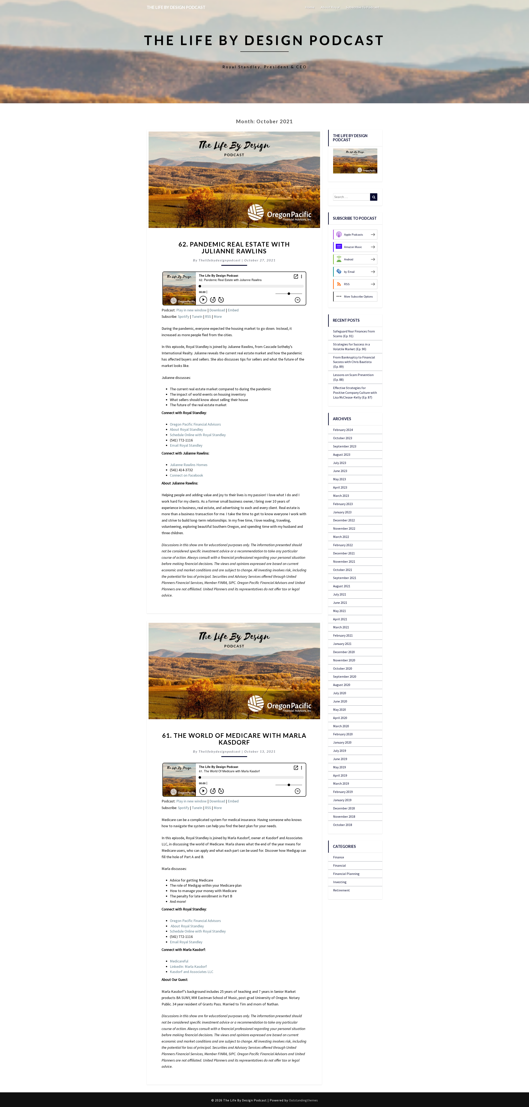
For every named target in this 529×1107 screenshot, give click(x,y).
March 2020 (341, 726)
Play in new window (191, 310)
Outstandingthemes (303, 1100)
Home (310, 7)
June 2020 (340, 701)
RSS (208, 316)
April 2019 (340, 775)
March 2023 (341, 496)
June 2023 (340, 471)
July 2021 (339, 594)
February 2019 (343, 792)
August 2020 (341, 685)
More (218, 316)
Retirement (341, 890)
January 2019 (342, 800)
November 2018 (344, 816)
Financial (339, 865)
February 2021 (343, 635)
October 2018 (342, 825)
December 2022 (344, 520)
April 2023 (340, 487)
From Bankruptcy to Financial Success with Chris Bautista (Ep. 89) (354, 362)
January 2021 (342, 644)
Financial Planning (346, 874)
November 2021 (344, 561)
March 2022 (341, 537)
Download (217, 310)
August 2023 (341, 454)
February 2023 (343, 504)
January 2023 (342, 512)
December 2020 (344, 652)
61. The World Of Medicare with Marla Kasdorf (234, 739)
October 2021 (342, 570)
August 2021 (341, 586)
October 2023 (342, 438)
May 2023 (339, 479)
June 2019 (340, 759)
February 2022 (343, 545)
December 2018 (344, 808)
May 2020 (339, 709)
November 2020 (344, 660)
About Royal (330, 7)
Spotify (183, 316)
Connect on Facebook (186, 475)
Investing (340, 882)
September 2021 (344, 578)
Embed (233, 310)
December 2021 (344, 553)
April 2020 (340, 718)
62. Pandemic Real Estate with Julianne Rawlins (234, 247)
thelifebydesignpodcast (220, 260)
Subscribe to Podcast (362, 7)
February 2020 (343, 734)
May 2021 (339, 611)
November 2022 (344, 528)
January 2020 (342, 742)
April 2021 (340, 619)
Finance (338, 857)
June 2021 (340, 602)
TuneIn (197, 316)
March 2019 (341, 783)
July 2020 (339, 693)
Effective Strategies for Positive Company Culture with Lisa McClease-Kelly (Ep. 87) (355, 392)
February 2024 (343, 430)
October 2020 (342, 668)
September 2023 (344, 446)
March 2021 (341, 627)
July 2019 (339, 751)
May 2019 (339, 767)
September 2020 (344, 676)
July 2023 (339, 463)
